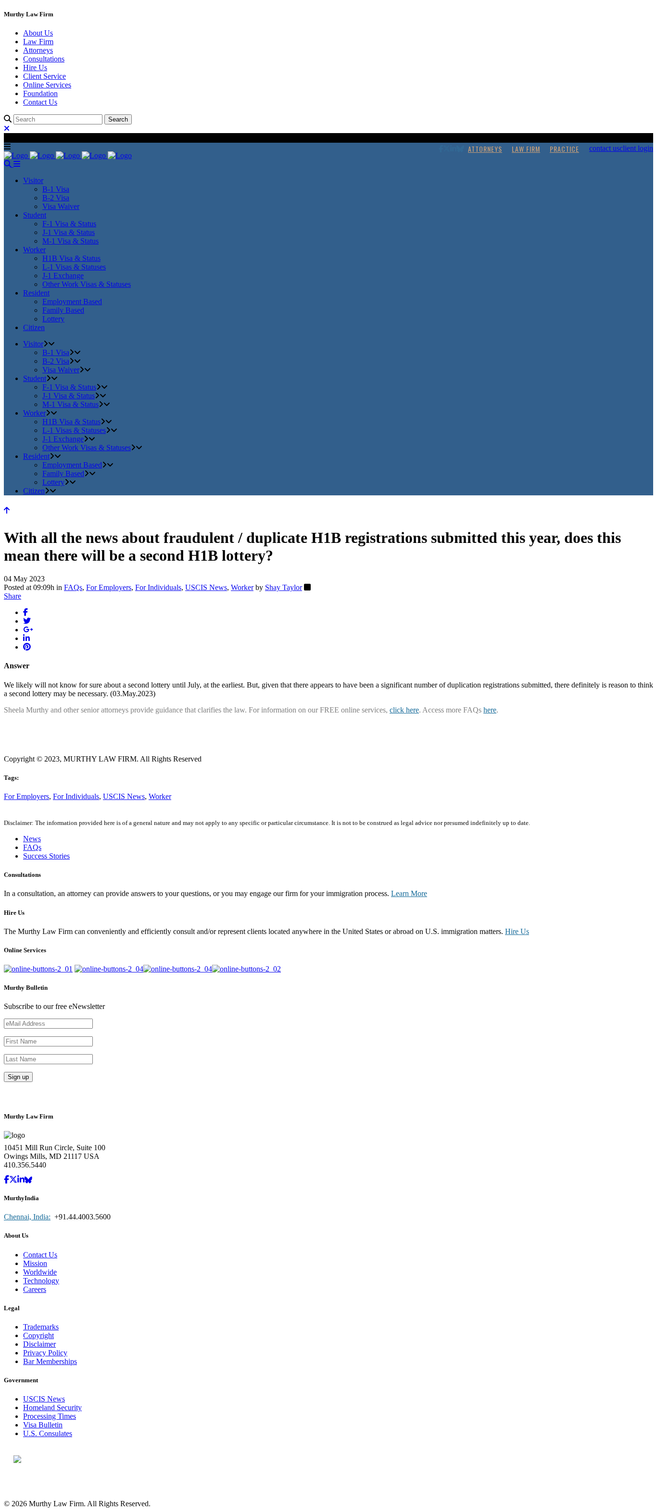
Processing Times (49, 1416)
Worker (242, 587)
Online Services (47, 85)
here (489, 710)
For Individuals (158, 587)
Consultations (43, 59)
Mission (35, 1263)
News (32, 839)
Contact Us (40, 102)
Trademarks (41, 1327)
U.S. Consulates (47, 1433)
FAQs (73, 587)
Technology (41, 1281)
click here (404, 710)
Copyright (38, 1335)
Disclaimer (39, 1344)
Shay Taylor (283, 587)
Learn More (409, 893)
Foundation (40, 93)
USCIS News (206, 587)
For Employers (108, 587)
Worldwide (40, 1272)
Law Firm (38, 41)
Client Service (44, 76)
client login (636, 148)
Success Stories (46, 856)
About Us (38, 33)
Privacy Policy (45, 1353)
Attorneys (38, 50)
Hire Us (35, 67)
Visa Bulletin (43, 1425)
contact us (604, 148)
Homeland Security (52, 1407)
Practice (564, 149)
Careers (34, 1289)
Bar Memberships (50, 1361)
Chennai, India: (27, 1217)
